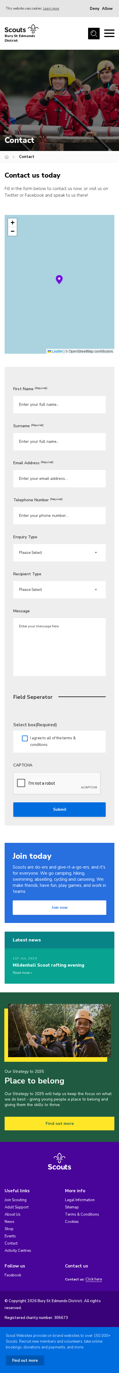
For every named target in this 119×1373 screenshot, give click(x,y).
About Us (13, 1214)
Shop (9, 1229)
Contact (11, 1243)
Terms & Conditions (82, 1214)
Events (10, 1236)
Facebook (13, 1275)
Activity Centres (18, 1250)
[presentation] (57, 783)
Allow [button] (107, 8)
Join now (60, 907)
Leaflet (57, 351)
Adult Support (17, 1207)
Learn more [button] (51, 8)
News (9, 1221)
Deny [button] (94, 8)
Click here (93, 1279)
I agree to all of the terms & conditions (53, 741)
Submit (59, 809)
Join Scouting (16, 1200)
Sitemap (72, 1207)
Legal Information (80, 1200)
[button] (59, 279)
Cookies (72, 1221)
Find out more (60, 1123)
